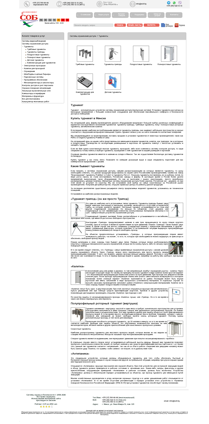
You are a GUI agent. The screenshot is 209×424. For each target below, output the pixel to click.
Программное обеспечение (35, 80)
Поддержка (139, 14)
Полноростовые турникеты (38, 57)
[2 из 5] (43, 406)
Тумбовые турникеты (36, 49)
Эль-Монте (109, 4)
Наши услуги (103, 14)
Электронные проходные (34, 66)
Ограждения (29, 71)
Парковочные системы (33, 77)
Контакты (173, 15)
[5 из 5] (51, 406)
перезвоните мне (40, 5)
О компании (86, 14)
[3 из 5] (46, 406)
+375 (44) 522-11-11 (110, 400)
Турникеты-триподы (36, 52)
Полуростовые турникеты (38, 55)
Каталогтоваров (121, 14)
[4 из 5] (49, 406)
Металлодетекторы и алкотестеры (38, 83)
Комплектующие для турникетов (41, 63)
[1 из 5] (41, 406)
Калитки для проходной (34, 68)
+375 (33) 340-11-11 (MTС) (112, 402)
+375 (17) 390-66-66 (110, 398)
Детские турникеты (35, 60)
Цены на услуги (157, 14)
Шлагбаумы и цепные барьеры (37, 74)
